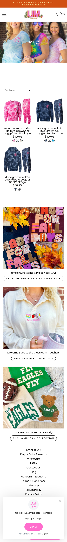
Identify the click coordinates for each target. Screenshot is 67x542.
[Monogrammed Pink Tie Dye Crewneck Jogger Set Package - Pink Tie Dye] (14, 140)
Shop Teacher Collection (34, 358)
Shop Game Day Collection (33, 438)
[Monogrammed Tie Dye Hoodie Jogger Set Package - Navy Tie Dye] (15, 189)
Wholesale (33, 458)
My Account (33, 450)
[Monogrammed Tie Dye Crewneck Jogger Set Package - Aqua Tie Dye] (53, 140)
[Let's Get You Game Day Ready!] (33, 397)
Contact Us (33, 467)
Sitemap (33, 485)
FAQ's (33, 463)
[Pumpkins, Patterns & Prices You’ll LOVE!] (33, 238)
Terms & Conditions (33, 481)
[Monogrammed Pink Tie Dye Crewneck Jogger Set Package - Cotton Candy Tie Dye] (17, 140)
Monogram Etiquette (33, 476)
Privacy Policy (33, 494)
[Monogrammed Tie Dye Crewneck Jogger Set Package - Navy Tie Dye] (46, 140)
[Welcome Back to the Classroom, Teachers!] (33, 318)
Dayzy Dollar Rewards (33, 454)
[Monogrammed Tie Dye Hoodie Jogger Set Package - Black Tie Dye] (19, 189)
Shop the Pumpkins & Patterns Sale (33, 278)
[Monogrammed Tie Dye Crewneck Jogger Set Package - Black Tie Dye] (49, 140)
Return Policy (33, 490)
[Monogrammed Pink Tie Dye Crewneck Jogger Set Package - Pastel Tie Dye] (21, 140)
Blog (33, 472)
